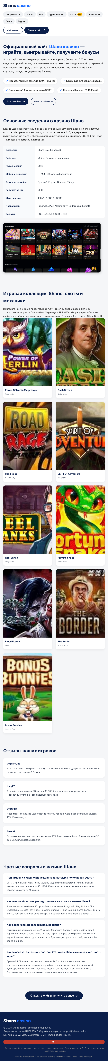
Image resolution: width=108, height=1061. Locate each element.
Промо (29, 14)
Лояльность (94, 14)
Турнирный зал (56, 14)
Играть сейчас (13, 101)
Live (41, 14)
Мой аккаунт (13, 30)
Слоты (9, 21)
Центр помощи (13, 14)
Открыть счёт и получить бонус (52, 995)
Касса (76, 14)
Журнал (22, 21)
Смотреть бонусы (43, 101)
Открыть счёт (35, 30)
